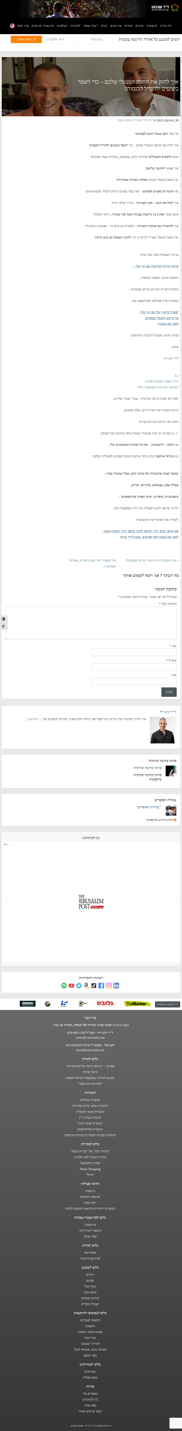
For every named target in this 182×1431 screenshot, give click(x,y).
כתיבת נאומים (90, 1298)
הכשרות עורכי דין (90, 1117)
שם (173, 646)
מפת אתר (90, 1405)
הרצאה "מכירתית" (90, 1230)
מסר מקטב (90, 1355)
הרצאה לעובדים (90, 1320)
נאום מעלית (90, 1377)
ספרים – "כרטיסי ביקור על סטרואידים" (90, 1066)
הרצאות (90, 1191)
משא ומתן (90, 1292)
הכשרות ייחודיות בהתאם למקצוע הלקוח (90, 1208)
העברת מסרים (90, 1304)
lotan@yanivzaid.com (90, 1050)
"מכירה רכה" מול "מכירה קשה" (90, 1151)
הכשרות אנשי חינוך (90, 1123)
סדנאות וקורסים (90, 1197)
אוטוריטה (90, 1252)
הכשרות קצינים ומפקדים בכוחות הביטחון (90, 1135)
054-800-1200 (76, 1032)
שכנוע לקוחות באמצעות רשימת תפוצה (90, 1078)
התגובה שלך (168, 604)
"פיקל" (90, 1175)
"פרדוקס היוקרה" (90, 1258)
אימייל (171, 660)
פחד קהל (90, 1286)
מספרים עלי (90, 1393)
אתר (174, 675)
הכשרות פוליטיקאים (90, 1129)
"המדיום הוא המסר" (90, 1084)
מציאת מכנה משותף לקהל (90, 1349)
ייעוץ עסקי (90, 1202)
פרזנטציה (90, 1225)
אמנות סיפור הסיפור (90, 1332)
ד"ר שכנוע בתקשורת (167, 1004)
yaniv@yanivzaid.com (90, 1037)
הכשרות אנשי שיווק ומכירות (90, 1106)
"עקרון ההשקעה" (90, 1163)
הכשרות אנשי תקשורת (90, 1111)
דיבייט (90, 1274)
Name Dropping (90, 1169)
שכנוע (90, 1280)
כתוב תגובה (125, 120)
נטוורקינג (90, 1371)
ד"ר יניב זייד (168, 712)
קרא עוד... (31, 719)
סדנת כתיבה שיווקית (147, 768)
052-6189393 (74, 1045)
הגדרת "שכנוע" (90, 1343)
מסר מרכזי (90, 1236)
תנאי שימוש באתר (90, 1411)
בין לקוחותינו (90, 1399)
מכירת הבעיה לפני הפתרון (90, 1157)
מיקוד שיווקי (90, 1072)
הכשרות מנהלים (90, 1100)
